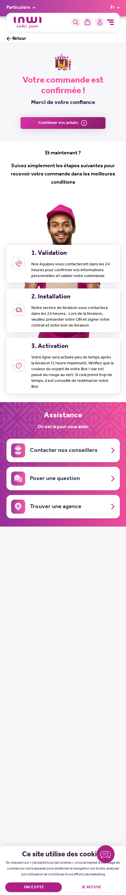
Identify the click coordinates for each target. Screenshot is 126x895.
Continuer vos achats (58, 123)
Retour (19, 38)
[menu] (110, 22)
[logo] (27, 22)
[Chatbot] (105, 855)
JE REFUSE (91, 887)
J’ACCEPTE (33, 887)
